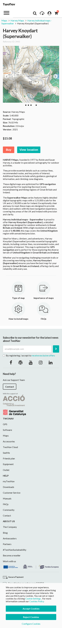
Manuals (7, 498)
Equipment (8, 464)
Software (7, 429)
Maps (4, 20)
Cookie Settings (33, 598)
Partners (7, 544)
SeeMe (6, 452)
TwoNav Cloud (10, 447)
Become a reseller (11, 555)
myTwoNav (9, 481)
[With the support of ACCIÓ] (14, 404)
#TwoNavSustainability (14, 549)
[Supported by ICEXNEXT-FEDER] (31, 566)
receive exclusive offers (43, 355)
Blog (5, 532)
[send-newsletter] (56, 349)
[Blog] (20, 362)
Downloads (8, 487)
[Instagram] (41, 362)
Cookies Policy (36, 601)
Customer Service (11, 492)
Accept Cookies (31, 608)
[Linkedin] (50, 362)
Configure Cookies (31, 623)
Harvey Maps (17, 20)
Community (8, 509)
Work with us (9, 561)
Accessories (9, 441)
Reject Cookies (31, 617)
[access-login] (49, 13)
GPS (5, 424)
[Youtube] (31, 362)
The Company (10, 526)
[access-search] (35, 13)
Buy (8, 149)
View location (28, 149)
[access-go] (42, 13)
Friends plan (9, 458)
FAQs (6, 504)
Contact (9, 386)
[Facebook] (11, 362)
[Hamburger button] (6, 12)
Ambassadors (10, 538)
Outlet (6, 470)
